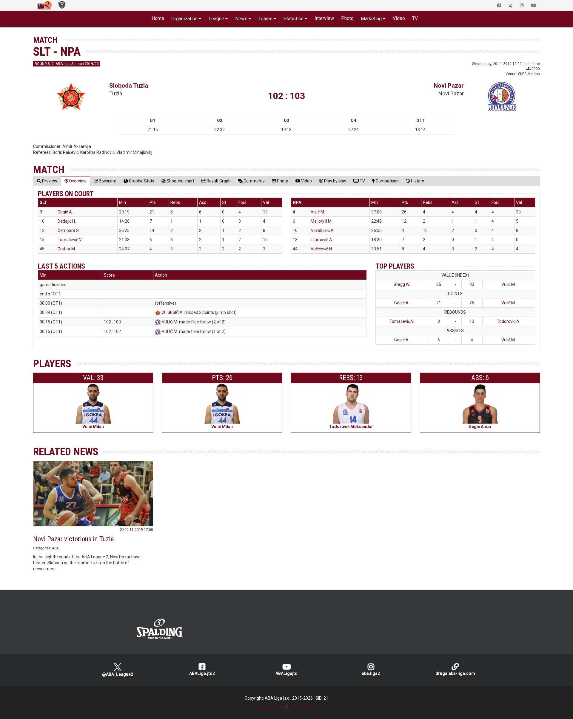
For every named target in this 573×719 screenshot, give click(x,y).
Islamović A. (322, 239)
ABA (55, 548)
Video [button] (399, 18)
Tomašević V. (70, 239)
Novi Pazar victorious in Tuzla (73, 539)
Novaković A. (323, 230)
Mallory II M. (321, 221)
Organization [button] (184, 18)
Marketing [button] (371, 18)
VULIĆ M (169, 322)
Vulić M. (318, 212)
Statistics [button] (294, 18)
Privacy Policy (271, 707)
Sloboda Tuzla (128, 85)
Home (158, 18)
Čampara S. (69, 230)
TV (415, 18)
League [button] (216, 18)
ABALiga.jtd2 (202, 673)
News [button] (241, 18)
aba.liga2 (371, 673)
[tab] (47, 181)
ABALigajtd (286, 673)
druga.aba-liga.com (455, 673)
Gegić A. (65, 212)
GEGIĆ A (175, 312)
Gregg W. (402, 284)
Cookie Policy (302, 707)
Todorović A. (508, 321)
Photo (347, 18)
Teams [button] (265, 18)
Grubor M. (67, 249)
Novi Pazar (449, 85)
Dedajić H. (67, 221)
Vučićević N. (322, 249)
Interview (324, 18)
